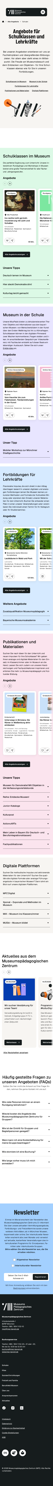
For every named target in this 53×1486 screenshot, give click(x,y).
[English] (5, 1452)
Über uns (5, 1390)
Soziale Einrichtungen (11, 1375)
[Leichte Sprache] (22, 1452)
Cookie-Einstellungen (10, 1433)
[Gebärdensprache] (14, 1452)
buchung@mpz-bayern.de (12, 1349)
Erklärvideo (8, 348)
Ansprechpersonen (10, 1395)
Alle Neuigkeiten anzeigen (15, 1052)
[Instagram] (13, 1408)
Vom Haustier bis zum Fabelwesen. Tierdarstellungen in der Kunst (19, 400)
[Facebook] (4, 1408)
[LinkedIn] (22, 1408)
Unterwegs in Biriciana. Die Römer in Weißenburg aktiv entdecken (17, 722)
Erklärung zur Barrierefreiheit (13, 1428)
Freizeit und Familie (10, 1380)
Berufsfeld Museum (10, 1385)
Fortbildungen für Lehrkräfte (26, 86)
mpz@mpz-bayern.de (10, 1329)
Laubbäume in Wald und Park (18, 558)
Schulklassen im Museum (16, 81)
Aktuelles (6, 1401)
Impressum (6, 1419)
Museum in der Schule (38, 81)
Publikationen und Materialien (17, 91)
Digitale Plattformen (40, 91)
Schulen (5, 1365)
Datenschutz (7, 1423)
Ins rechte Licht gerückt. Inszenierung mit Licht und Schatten (17, 221)
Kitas (4, 1370)
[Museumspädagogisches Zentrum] (17, 12)
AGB (4, 1437)
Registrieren (40, 1277)
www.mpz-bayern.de (10, 1352)
